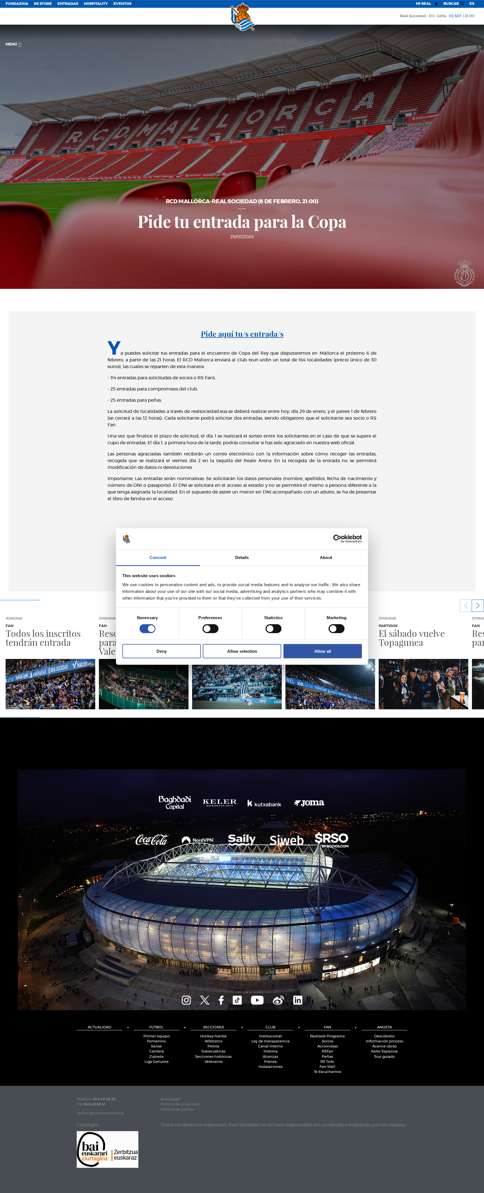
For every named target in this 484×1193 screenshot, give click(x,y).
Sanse (156, 1046)
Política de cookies (178, 1110)
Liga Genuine (157, 1062)
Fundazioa (17, 4)
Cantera (156, 1051)
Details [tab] (242, 557)
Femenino (156, 1041)
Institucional (270, 1036)
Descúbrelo (384, 1036)
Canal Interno (270, 1046)
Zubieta (156, 1057)
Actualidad (99, 1027)
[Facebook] (221, 999)
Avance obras (384, 1046)
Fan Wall (327, 1067)
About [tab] (326, 557)
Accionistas (327, 1046)
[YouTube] (257, 999)
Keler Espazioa (384, 1051)
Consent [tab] (158, 557)
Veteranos (213, 1062)
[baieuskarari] (107, 1149)
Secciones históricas (213, 1057)
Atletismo (213, 1041)
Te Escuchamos (327, 1072)
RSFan (327, 1051)
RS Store (43, 4)
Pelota (213, 1046)
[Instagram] (186, 999)
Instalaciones (271, 1067)
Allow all (322, 651)
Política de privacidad (181, 1104)
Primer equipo (156, 1036)
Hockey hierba (213, 1036)
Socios (327, 1041)
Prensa (270, 1062)
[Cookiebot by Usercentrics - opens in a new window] (337, 539)
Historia (271, 1051)
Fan (327, 1027)
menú (12, 44)
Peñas (327, 1057)
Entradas (67, 4)
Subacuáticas (213, 1051)
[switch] (210, 628)
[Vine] (278, 999)
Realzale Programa (327, 1036)
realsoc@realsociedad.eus (100, 1113)
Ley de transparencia (271, 1041)
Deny (162, 651)
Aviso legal (170, 1099)
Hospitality (96, 4)
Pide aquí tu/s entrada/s (242, 334)
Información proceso (384, 1041)
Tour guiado (384, 1057)
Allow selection (242, 651)
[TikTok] (237, 999)
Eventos (122, 4)
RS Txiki (327, 1062)
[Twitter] (205, 999)
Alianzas (270, 1057)
